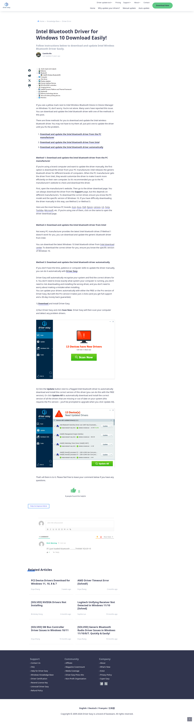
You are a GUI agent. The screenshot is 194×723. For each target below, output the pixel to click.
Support (126, 2)
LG (103, 207)
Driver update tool (104, 2)
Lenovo (97, 207)
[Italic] (50, 529)
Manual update (129, 8)
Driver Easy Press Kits (75, 675)
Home (92, 8)
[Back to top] (189, 719)
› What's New (104, 667)
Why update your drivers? (109, 8)
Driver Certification (39, 678)
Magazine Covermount (75, 667)
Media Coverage (72, 671)
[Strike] (56, 529)
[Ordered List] (59, 529)
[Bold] (47, 529)
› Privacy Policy (105, 675)
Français (103, 708)
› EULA (102, 671)
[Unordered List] (61, 529)
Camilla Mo (47, 53)
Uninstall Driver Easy (40, 686)
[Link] (70, 529)
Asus (79, 207)
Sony (107, 207)
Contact (147, 2)
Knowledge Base (53, 21)
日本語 (112, 708)
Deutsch (92, 708)
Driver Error (66, 21)
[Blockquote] (64, 529)
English (83, 708)
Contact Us (35, 663)
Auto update (144, 8)
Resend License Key (39, 682)
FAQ (33, 667)
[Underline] (53, 529)
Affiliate (69, 663)
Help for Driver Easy (39, 671)
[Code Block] (67, 529)
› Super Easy (104, 678)
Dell (84, 207)
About (136, 2)
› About (102, 663)
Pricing (118, 2)
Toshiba (39, 210)
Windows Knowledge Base (42, 675)
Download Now (162, 5)
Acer (74, 207)
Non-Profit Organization (76, 678)
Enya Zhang (35, 589)
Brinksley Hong (37, 614)
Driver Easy (71, 271)
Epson (90, 207)
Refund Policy (37, 690)
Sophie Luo (81, 614)
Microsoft (48, 210)
